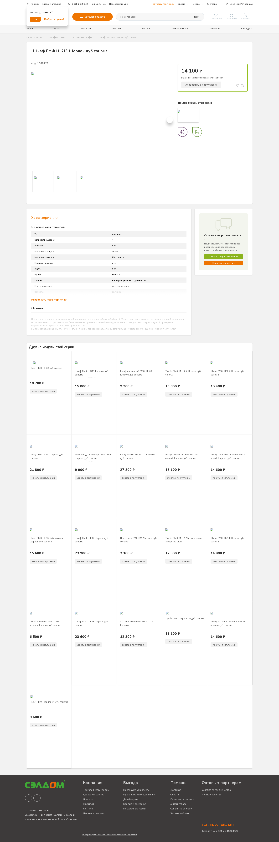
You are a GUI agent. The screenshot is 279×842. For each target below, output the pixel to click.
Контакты (88, 808)
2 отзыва (91, 377)
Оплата (174, 794)
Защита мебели (179, 813)
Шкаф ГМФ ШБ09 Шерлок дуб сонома (227, 373)
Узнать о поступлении (43, 391)
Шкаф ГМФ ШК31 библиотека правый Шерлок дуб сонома (181, 456)
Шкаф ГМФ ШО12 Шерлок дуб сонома (46, 456)
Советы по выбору (181, 808)
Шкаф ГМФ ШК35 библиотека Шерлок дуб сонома (46, 539)
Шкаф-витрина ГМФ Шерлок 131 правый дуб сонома (229, 623)
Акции (29, 28)
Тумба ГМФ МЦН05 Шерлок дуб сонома (183, 373)
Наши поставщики (93, 813)
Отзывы (37, 308)
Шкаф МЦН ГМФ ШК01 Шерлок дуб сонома (137, 456)
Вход (232, 3)
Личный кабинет (211, 794)
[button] (169, 120)
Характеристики (45, 217)
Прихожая (215, 28)
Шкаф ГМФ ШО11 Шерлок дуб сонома (91, 373)
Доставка (212, 3)
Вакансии (88, 803)
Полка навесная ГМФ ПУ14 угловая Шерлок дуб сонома (45, 623)
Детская (146, 28)
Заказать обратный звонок (223, 256)
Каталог (94, 16)
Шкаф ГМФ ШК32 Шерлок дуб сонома (91, 539)
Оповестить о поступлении (201, 85)
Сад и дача (247, 28)
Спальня (116, 28)
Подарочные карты (134, 808)
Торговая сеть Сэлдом (96, 789)
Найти (196, 17)
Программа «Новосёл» (136, 789)
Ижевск (35, 3)
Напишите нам (98, 3)
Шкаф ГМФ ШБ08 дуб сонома (46, 368)
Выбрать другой (54, 19)
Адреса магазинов (51, 3)
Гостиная (86, 28)
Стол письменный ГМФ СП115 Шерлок (136, 623)
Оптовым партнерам (163, 3)
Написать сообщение (223, 263)
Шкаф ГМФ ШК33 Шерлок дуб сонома (91, 623)
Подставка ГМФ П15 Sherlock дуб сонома (138, 539)
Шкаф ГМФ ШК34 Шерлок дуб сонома (227, 539)
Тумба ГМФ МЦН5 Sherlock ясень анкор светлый (183, 539)
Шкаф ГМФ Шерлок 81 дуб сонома (49, 701)
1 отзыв (90, 461)
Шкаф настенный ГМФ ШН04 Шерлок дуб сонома (136, 373)
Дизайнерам (130, 799)
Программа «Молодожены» (139, 794)
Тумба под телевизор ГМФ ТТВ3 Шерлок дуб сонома (93, 456)
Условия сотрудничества (216, 789)
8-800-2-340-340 (80, 3)
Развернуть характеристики (49, 300)
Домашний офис (180, 28)
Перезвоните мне (118, 3)
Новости (88, 799)
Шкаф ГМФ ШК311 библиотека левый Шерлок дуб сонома (228, 456)
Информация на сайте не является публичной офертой (109, 834)
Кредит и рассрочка (134, 803)
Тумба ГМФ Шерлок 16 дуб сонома (184, 618)
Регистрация (246, 3)
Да (35, 19)
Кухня (57, 28)
